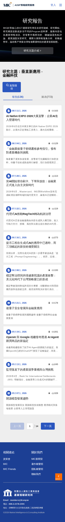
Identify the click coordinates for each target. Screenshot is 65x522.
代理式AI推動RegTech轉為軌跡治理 (28, 214)
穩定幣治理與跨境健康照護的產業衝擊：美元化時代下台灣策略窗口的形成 (31, 277)
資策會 (6, 459)
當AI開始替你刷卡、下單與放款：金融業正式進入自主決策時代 (31, 183)
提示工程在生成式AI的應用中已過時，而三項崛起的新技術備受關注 (31, 244)
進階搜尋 (13, 87)
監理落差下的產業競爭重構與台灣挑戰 (29, 369)
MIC (5, 464)
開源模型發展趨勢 (17, 398)
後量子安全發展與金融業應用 (24, 308)
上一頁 (17, 426)
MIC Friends (9, 469)
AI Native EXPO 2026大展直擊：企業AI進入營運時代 (32, 117)
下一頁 (48, 426)
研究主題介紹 (31, 50)
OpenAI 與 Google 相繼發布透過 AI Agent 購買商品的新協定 (32, 339)
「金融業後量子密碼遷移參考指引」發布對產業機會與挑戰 (31, 150)
